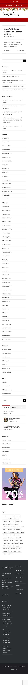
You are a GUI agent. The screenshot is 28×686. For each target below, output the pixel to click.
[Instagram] (7, 594)
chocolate (5, 532)
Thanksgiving (12, 551)
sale (4, 545)
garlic (4, 537)
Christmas (12, 532)
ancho (4, 516)
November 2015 (7, 240)
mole (4, 543)
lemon (16, 540)
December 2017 (7, 183)
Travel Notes (6, 368)
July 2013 (5, 305)
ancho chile (11, 516)
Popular (6, 407)
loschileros (6, 106)
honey (11, 540)
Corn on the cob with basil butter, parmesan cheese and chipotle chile (12, 120)
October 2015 (6, 244)
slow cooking (14, 548)
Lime (21, 540)
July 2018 (5, 165)
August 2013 (6, 301)
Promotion (6, 360)
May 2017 (5, 202)
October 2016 (6, 225)
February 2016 (7, 237)
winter (11, 554)
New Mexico (10, 543)
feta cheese (18, 535)
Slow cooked (16, 545)
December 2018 (7, 149)
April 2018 (5, 176)
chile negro (5, 526)
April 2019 (5, 138)
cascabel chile (6, 521)
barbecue (5, 518)
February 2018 (7, 180)
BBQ (11, 518)
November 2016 (7, 221)
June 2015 (5, 248)
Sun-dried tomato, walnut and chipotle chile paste (7, 649)
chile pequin (21, 526)
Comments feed (7, 389)
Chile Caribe (19, 521)
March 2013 (6, 320)
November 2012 (7, 335)
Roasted (21, 543)
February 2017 (6, 210)
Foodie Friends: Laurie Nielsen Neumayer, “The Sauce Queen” (12, 427)
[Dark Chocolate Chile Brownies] (6, 418)
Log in (4, 382)
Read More (6, 50)
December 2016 (7, 218)
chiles (4, 529)
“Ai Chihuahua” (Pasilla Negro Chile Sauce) (7, 607)
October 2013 (6, 294)
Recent (14, 407)
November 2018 (7, 153)
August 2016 (6, 233)
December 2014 (7, 252)
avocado (17, 516)
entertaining (11, 535)
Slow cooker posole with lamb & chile (13, 90)
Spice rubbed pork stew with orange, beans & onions (7, 623)
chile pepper (13, 526)
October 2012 (6, 339)
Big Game (16, 518)
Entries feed (6, 386)
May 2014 (5, 267)
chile (13, 521)
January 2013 (6, 328)
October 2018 (6, 157)
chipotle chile (17, 529)
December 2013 (7, 286)
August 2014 (6, 256)
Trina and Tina (7, 100)
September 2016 (7, 229)
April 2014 (5, 271)
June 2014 (5, 263)
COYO (4, 535)
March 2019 (6, 142)
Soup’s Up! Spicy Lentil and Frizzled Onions (13, 31)
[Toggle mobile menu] (25, 14)
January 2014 (6, 282)
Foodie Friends (7, 353)
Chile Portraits (7, 349)
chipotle (10, 529)
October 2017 (6, 187)
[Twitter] (5, 594)
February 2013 (7, 324)
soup (20, 548)
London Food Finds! (9, 411)
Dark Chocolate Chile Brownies (11, 76)
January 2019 (6, 145)
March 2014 (6, 275)
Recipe (15, 36)
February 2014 (7, 278)
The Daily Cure (7, 112)
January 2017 (6, 214)
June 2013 (6, 309)
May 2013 (5, 312)
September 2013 (7, 297)
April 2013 (5, 316)
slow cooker (6, 548)
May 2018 (5, 172)
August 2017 (6, 195)
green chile (18, 537)
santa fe (9, 545)
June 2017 (5, 199)
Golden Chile (6, 357)
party (16, 543)
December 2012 (7, 332)
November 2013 (7, 290)
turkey (19, 551)
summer (5, 551)
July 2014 (5, 259)
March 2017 (6, 206)
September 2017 (7, 191)
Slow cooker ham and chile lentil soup (13, 86)
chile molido (15, 524)
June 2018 (6, 168)
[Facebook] (3, 594)
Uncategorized (7, 372)
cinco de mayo (20, 532)
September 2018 (7, 161)
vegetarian (5, 554)
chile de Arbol (6, 524)
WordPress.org (7, 393)
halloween (5, 540)
